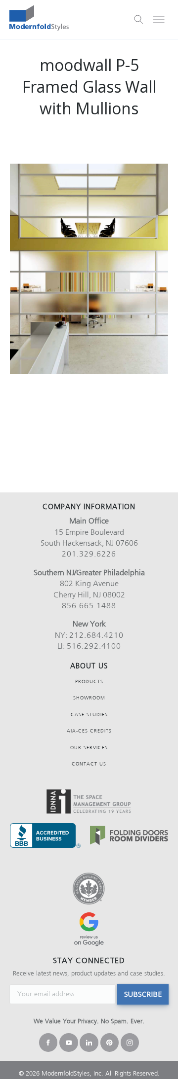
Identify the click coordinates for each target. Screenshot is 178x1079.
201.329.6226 (89, 553)
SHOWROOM (89, 698)
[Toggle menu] (159, 20)
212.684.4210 (96, 635)
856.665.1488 (89, 605)
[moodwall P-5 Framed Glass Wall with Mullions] (89, 269)
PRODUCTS (89, 681)
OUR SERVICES (89, 747)
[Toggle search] (139, 20)
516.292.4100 (94, 646)
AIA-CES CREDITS (89, 731)
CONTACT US (89, 764)
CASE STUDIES (89, 714)
